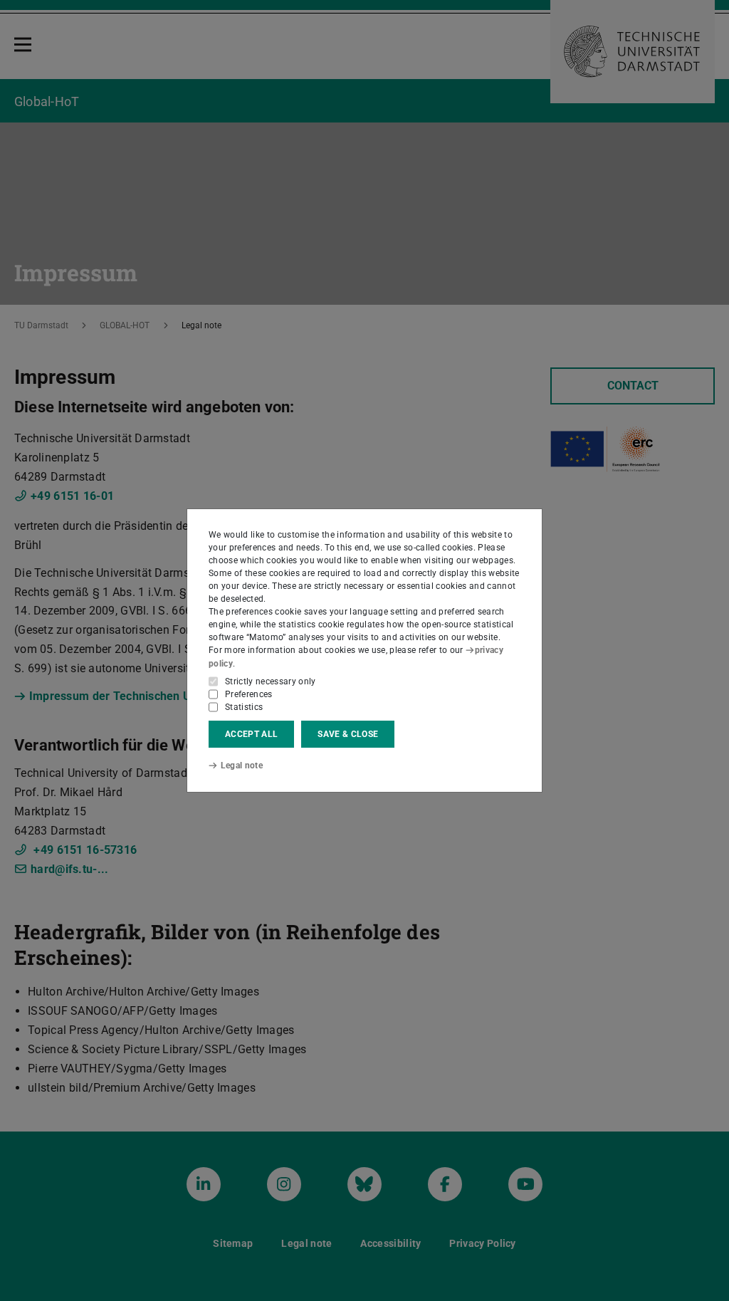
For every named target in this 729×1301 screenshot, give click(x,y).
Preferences (249, 694)
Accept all (251, 734)
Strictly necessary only (270, 681)
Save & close (348, 734)
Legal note (242, 765)
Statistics (244, 707)
